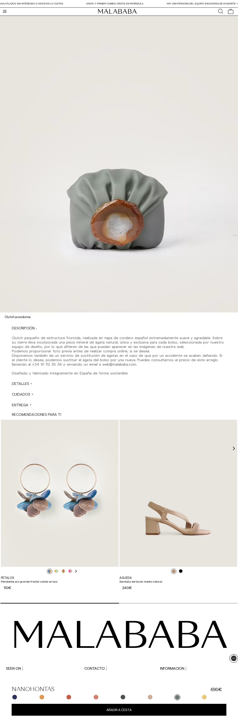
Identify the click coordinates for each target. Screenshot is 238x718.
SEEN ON (13, 668)
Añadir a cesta (119, 710)
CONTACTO (94, 668)
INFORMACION (172, 668)
